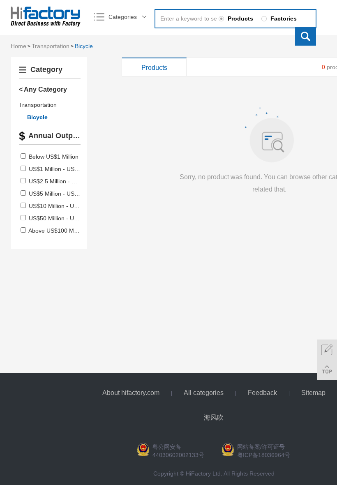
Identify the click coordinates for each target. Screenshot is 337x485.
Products (154, 67)
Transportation (50, 46)
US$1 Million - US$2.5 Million (66, 169)
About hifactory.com (130, 392)
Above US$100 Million (56, 230)
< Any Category (43, 89)
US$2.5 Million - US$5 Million (66, 181)
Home (18, 46)
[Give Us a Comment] (327, 350)
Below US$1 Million (53, 156)
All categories (204, 392)
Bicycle (84, 46)
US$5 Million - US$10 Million (65, 193)
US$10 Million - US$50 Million (67, 206)
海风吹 (214, 417)
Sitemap (313, 392)
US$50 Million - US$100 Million (69, 218)
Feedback (262, 392)
